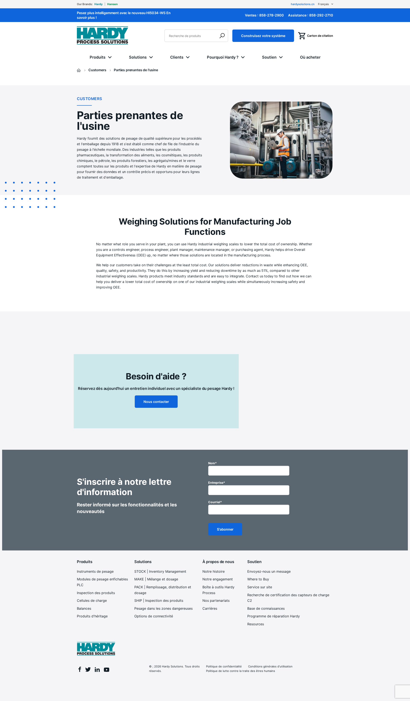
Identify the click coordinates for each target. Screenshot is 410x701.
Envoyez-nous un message (269, 571)
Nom (212, 463)
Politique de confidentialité (224, 666)
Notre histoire (213, 571)
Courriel (215, 502)
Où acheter (310, 57)
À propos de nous (218, 561)
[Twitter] (88, 670)
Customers (97, 70)
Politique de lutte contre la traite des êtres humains (240, 671)
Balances (84, 608)
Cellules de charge (92, 600)
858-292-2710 (321, 15)
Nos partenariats (216, 600)
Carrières (209, 608)
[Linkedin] (97, 670)
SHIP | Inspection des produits (158, 600)
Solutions (138, 57)
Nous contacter (156, 401)
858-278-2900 (271, 15)
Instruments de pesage (95, 571)
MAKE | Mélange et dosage (156, 579)
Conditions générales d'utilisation (270, 666)
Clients (176, 57)
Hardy (98, 4)
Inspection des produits (96, 593)
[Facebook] (79, 670)
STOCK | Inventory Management (160, 571)
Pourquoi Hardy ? (223, 57)
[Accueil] (79, 70)
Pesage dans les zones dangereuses (163, 608)
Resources (255, 624)
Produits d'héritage (92, 616)
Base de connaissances (266, 608)
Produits (97, 57)
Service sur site (259, 587)
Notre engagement (217, 579)
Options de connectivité (153, 616)
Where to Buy (258, 579)
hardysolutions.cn (303, 4)
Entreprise (216, 482)
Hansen (112, 4)
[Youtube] (106, 670)
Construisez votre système (263, 36)
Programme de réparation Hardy (273, 616)
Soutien (269, 57)
